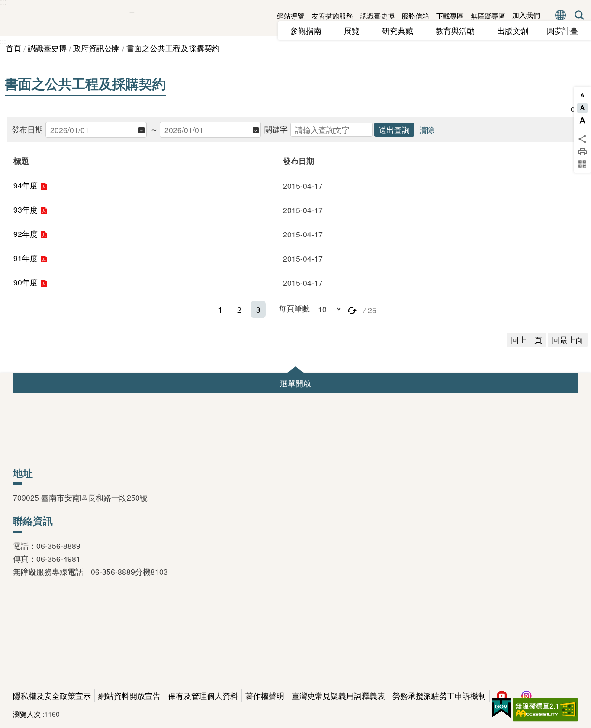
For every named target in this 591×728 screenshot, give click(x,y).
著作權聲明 (264, 695)
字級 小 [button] (582, 95)
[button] (351, 309)
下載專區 (450, 16)
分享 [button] (582, 139)
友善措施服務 (332, 16)
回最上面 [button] (567, 339)
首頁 (13, 47)
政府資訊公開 (96, 47)
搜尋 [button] (578, 15)
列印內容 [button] (582, 151)
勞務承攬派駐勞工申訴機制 (439, 695)
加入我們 (526, 15)
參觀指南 (309, 30)
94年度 (25, 185)
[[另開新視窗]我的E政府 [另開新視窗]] (501, 708)
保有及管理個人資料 (203, 695)
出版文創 (516, 30)
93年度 (25, 209)
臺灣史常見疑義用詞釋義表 (338, 695)
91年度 (25, 257)
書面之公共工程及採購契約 (173, 47)
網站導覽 (291, 16)
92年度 (25, 233)
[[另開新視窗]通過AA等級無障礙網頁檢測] (545, 710)
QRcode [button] (582, 164)
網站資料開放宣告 (129, 695)
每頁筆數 (294, 308)
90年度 (25, 282)
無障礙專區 (488, 16)
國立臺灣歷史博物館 (65, 17)
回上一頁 (526, 339)
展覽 (355, 30)
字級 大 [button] (582, 120)
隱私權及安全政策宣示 (52, 695)
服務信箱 (415, 16)
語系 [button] (561, 15)
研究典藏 (401, 30)
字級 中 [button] (582, 108)
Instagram (526, 696)
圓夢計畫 (562, 30)
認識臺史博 (377, 16)
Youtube (502, 696)
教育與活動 (459, 30)
